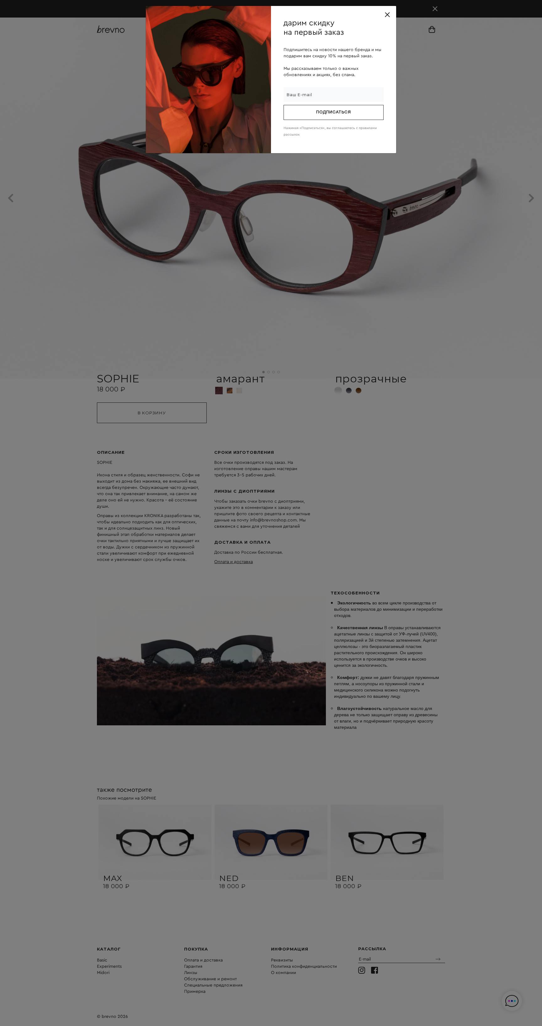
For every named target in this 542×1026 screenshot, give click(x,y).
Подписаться (333, 112)
